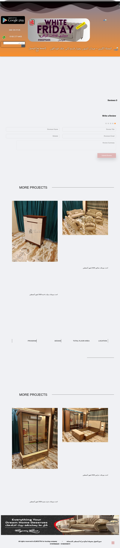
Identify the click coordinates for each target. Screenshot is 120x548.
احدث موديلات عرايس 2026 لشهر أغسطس (95, 475)
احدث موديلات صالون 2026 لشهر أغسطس (95, 268)
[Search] (23, 45)
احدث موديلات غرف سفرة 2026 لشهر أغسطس (44, 501)
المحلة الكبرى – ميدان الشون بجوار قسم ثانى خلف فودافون (81, 48)
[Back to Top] (113, 542)
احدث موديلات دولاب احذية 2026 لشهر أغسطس (44, 294)
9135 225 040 (14, 30)
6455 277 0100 (16, 36)
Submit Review (107, 155)
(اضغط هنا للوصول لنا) (37, 49)
